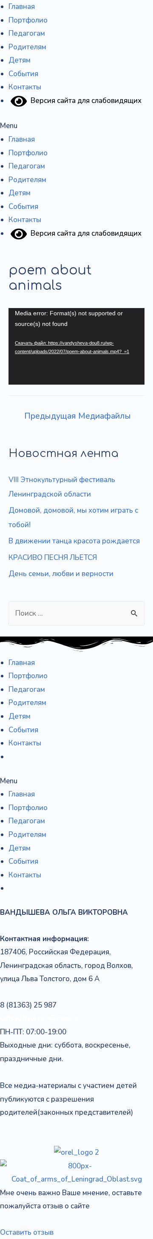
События (23, 74)
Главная (21, 6)
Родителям (27, 47)
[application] (76, 346)
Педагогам (26, 33)
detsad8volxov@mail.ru (39, 1018)
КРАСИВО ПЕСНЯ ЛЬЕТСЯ (52, 557)
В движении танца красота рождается (74, 541)
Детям (19, 60)
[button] (76, 126)
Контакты (24, 87)
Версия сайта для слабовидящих (84, 101)
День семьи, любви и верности (60, 574)
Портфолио (28, 20)
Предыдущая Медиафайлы (77, 416)
